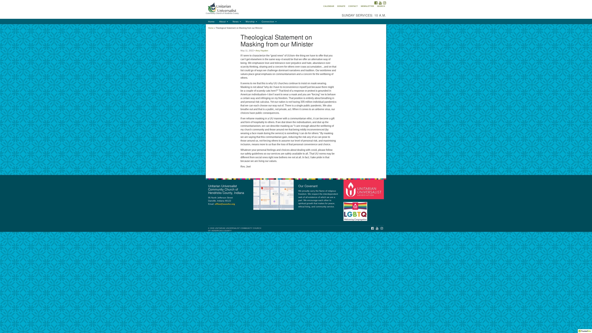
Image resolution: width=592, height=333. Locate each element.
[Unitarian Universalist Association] (364, 189)
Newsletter (367, 6)
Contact (353, 6)
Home (211, 21)
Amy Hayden (262, 50)
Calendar (328, 6)
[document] (296, 99)
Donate (341, 6)
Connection (268, 21)
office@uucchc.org (225, 204)
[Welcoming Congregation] (355, 210)
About (222, 21)
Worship (250, 21)
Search (381, 6)
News (236, 21)
